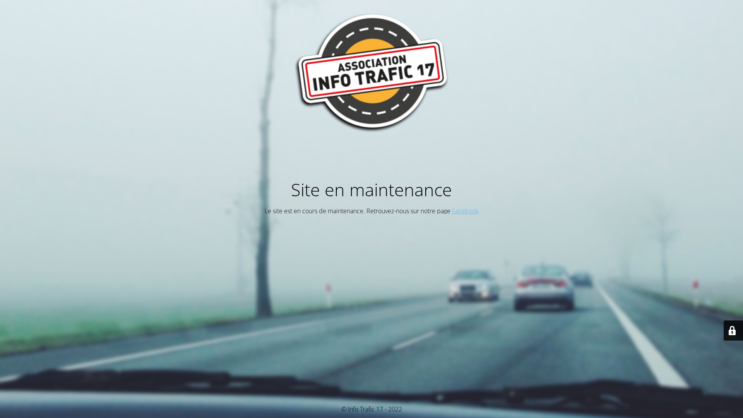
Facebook (465, 211)
